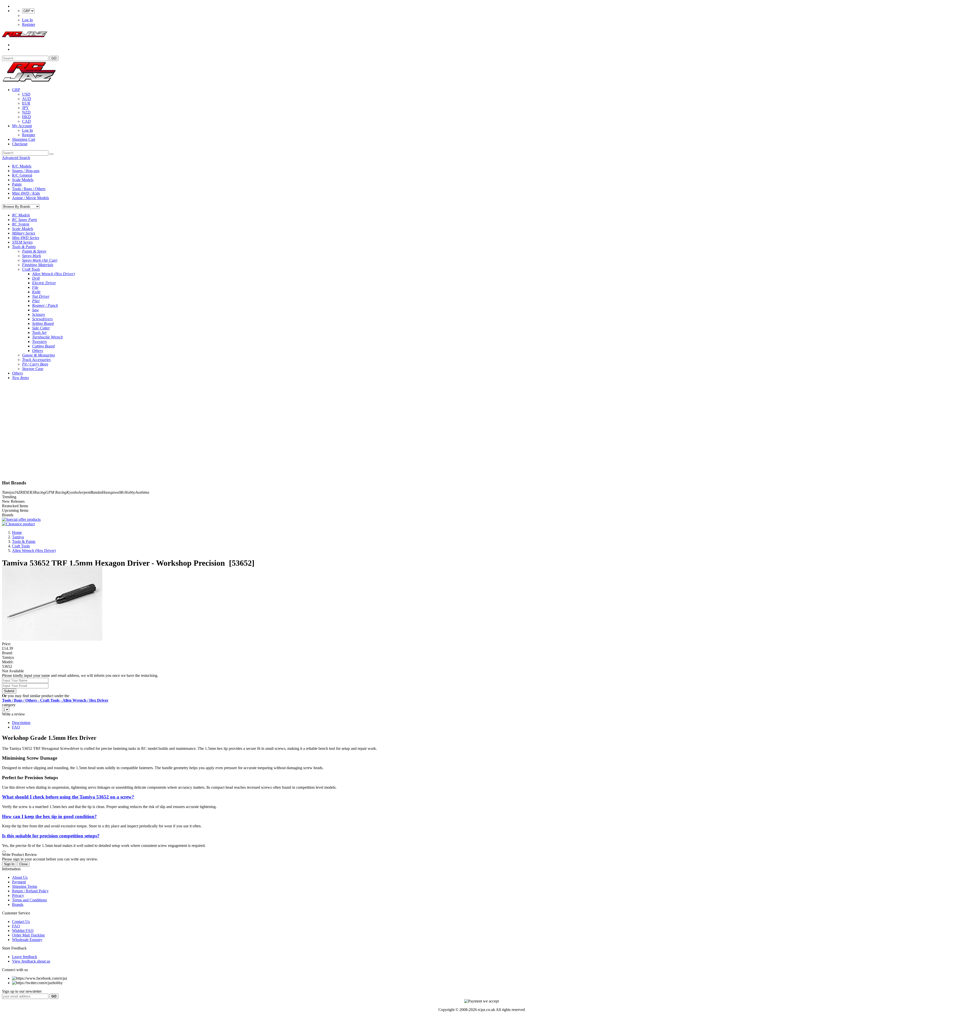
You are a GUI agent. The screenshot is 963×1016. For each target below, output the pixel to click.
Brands (17, 904)
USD (26, 94)
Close (23, 864)
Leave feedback (24, 957)
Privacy (18, 895)
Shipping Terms (24, 886)
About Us (20, 877)
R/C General (22, 175)
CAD (26, 121)
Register (28, 24)
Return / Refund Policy (30, 891)
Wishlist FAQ (23, 930)
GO (53, 58)
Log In (27, 20)
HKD (26, 117)
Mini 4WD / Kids (26, 193)
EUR (26, 103)
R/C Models (21, 166)
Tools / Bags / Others (28, 189)
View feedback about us (31, 961)
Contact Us (21, 921)
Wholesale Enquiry (27, 939)
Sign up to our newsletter (22, 991)
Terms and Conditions (29, 900)
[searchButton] (51, 154)
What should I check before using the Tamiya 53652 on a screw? (68, 797)
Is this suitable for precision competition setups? (51, 835)
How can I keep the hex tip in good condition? (49, 816)
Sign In (9, 864)
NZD (26, 112)
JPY (25, 108)
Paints (17, 184)
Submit (9, 691)
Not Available (13, 671)
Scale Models (22, 180)
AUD (26, 99)
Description (21, 722)
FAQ (16, 727)
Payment (19, 882)
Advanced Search (16, 158)
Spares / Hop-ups (25, 171)
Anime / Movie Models (30, 198)
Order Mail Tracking (28, 935)
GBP (16, 90)
